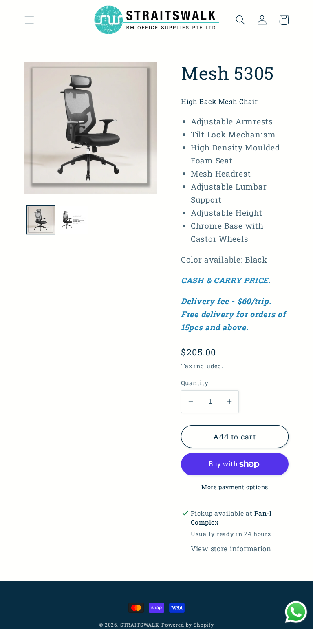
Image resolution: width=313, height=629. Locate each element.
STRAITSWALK (139, 624)
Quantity (195, 383)
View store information (231, 548)
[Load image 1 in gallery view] (41, 220)
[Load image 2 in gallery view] (73, 220)
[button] (29, 20)
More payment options (234, 487)
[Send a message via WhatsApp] (296, 612)
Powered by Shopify (187, 624)
